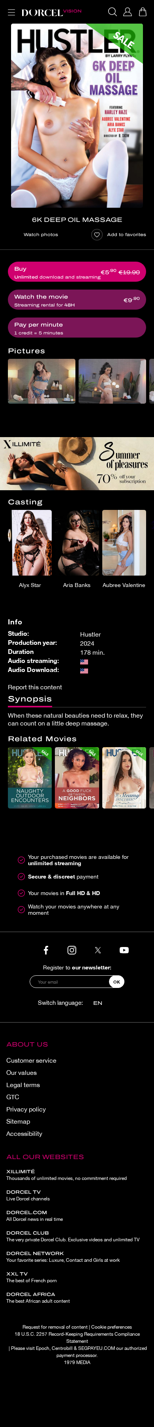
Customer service (31, 1060)
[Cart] (142, 12)
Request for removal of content (55, 1327)
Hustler (90, 634)
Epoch (42, 1348)
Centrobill (62, 1348)
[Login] (127, 12)
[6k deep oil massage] (77, 116)
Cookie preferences (111, 1327)
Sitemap (18, 1121)
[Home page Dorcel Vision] (51, 12)
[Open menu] (10, 7)
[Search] (112, 12)
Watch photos (41, 234)
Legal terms (23, 1084)
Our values (21, 1072)
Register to (77, 967)
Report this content (35, 686)
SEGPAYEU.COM (96, 1348)
